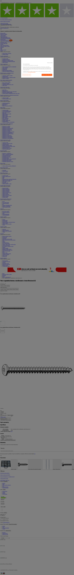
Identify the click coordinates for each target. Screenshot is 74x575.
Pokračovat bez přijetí (49, 62)
